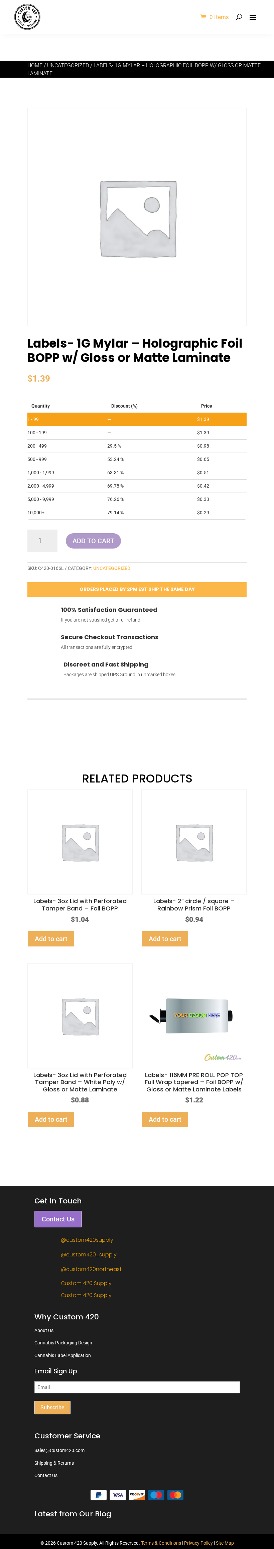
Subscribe (52, 1407)
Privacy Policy (198, 1543)
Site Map (225, 1543)
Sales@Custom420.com (59, 1450)
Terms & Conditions (161, 1543)
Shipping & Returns (54, 1463)
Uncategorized (68, 65)
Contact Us (58, 1219)
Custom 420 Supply (86, 1283)
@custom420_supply (89, 1254)
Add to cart (93, 541)
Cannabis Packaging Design (63, 1342)
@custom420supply (87, 1240)
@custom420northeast (91, 1269)
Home (34, 65)
